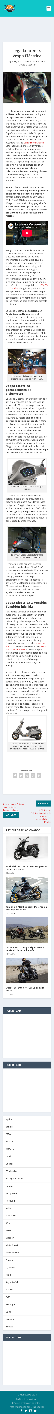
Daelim (9, 1156)
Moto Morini (12, 1252)
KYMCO (9, 1230)
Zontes (9, 1326)
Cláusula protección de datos (26, 1403)
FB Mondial (11, 1171)
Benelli (9, 1126)
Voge (8, 1311)
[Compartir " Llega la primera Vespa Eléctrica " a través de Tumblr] (27, 776)
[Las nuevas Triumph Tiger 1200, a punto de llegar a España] (27, 930)
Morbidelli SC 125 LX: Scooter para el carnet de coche (26, 868)
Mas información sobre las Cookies (27, 1406)
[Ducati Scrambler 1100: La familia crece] (27, 970)
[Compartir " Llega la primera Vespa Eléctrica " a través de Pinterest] (33, 776)
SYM (8, 1297)
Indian (9, 1208)
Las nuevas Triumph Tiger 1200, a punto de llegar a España (25, 948)
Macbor (10, 1237)
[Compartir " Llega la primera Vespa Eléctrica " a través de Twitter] (21, 776)
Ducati (9, 1163)
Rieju (8, 1274)
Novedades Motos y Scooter (31, 63)
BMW (8, 1134)
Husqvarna (11, 1193)
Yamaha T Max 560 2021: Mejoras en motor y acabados (26, 908)
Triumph (10, 1304)
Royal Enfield (12, 1282)
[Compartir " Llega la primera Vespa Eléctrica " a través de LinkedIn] (39, 776)
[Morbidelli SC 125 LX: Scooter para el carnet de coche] (27, 849)
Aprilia (9, 1119)
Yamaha (10, 1319)
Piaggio (10, 1260)
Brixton (10, 1141)
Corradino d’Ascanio (34, 142)
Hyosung (10, 1200)
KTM (8, 1223)
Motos (28, 61)
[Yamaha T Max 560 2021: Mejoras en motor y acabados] (27, 889)
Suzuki (9, 1289)
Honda (9, 1186)
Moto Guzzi (12, 1245)
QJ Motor (10, 1267)
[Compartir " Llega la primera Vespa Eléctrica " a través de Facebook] (15, 776)
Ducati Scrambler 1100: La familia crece (25, 989)
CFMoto (10, 1149)
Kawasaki (11, 1215)
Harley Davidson (14, 1178)
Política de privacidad (26, 1399)
